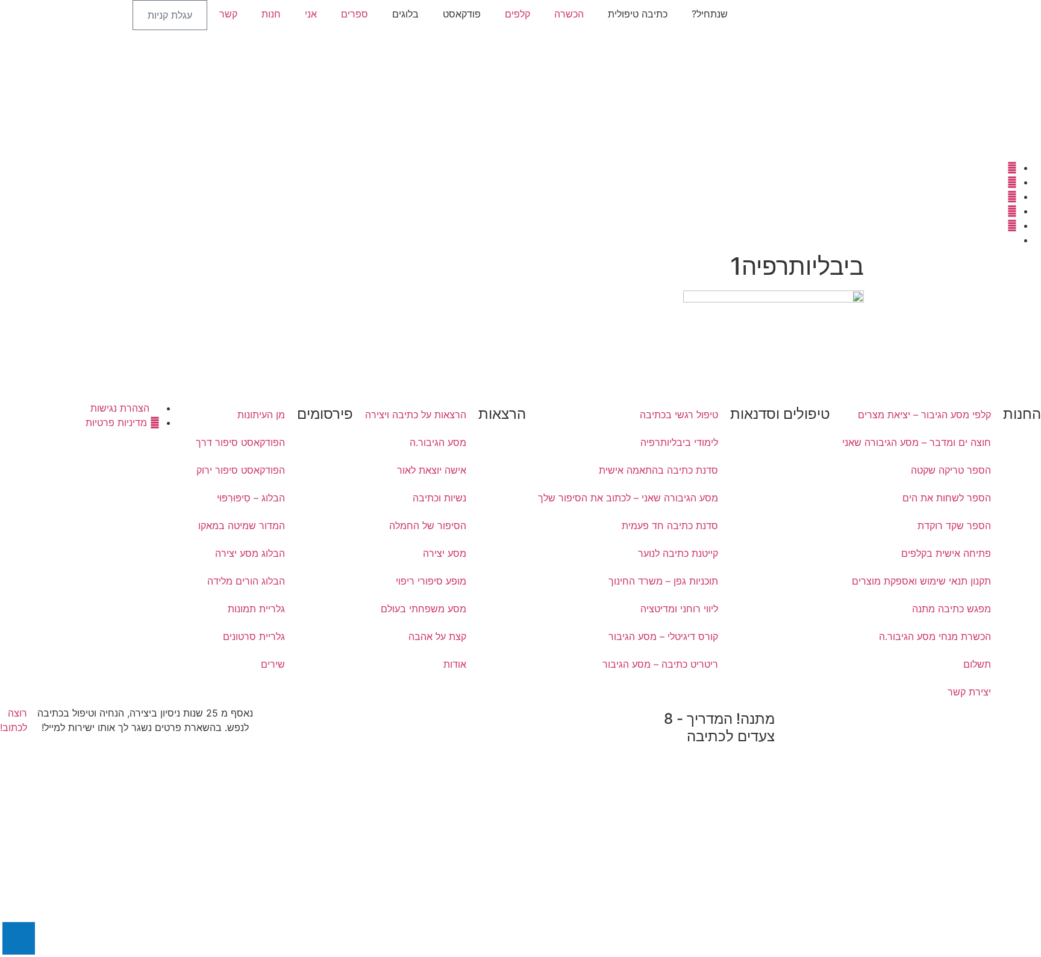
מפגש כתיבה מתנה (951, 609)
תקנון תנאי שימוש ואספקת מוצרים (921, 581)
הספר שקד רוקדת (954, 525)
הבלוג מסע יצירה (250, 553)
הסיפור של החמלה (427, 525)
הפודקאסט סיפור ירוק (240, 470)
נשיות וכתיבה (439, 498)
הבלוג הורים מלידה (246, 581)
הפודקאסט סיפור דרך (240, 442)
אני (311, 14)
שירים (273, 664)
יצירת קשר (969, 692)
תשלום (977, 664)
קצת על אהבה (437, 636)
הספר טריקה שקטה (951, 470)
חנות (271, 14)
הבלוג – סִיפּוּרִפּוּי (251, 498)
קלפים (517, 14)
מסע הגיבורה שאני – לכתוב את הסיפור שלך (628, 498)
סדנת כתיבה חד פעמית (670, 525)
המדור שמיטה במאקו (241, 525)
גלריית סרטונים (254, 636)
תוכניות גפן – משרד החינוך (663, 581)
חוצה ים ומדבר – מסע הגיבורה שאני (916, 442)
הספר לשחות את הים (946, 498)
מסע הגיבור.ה (438, 442)
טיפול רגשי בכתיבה (679, 415)
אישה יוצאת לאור (431, 470)
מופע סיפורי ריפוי (431, 581)
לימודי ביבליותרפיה (679, 442)
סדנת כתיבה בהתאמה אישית (658, 470)
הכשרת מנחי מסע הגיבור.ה (935, 636)
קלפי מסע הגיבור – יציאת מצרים (924, 415)
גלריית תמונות (256, 609)
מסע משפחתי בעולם (423, 609)
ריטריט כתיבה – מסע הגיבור (660, 664)
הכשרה (569, 14)
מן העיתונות (261, 415)
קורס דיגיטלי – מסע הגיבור (663, 636)
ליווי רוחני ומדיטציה (679, 609)
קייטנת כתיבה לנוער (678, 553)
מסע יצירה (444, 553)
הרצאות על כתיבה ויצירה (415, 415)
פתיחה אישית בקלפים (946, 553)
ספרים (354, 14)
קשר (228, 14)
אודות (454, 664)
